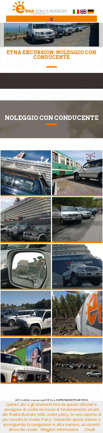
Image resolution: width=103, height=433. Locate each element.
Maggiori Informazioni (59, 429)
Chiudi (90, 429)
